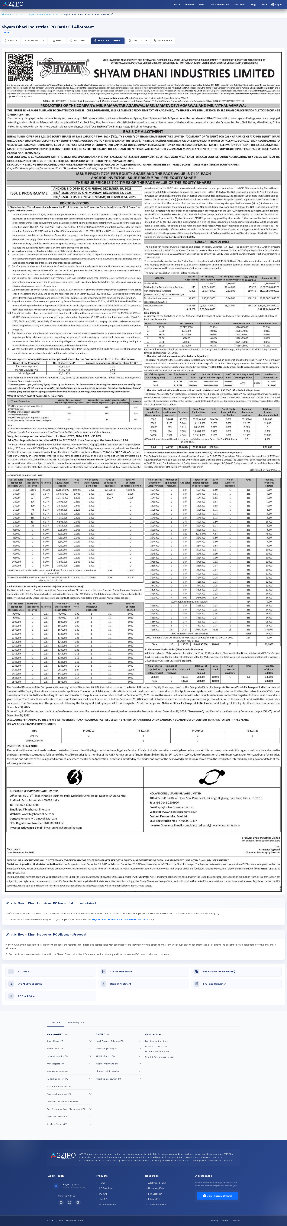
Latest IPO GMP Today (156, 1046)
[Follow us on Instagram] (69, 1203)
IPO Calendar (155, 1193)
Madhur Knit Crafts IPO (107, 1064)
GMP (201, 4)
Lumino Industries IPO (57, 1056)
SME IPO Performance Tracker (159, 1057)
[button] (276, 5)
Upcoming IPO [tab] (76, 1022)
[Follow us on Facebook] (78, 1203)
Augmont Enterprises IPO (59, 1094)
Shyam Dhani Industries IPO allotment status (119, 919)
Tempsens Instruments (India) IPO (63, 1101)
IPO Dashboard (106, 1188)
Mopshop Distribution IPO (108, 1079)
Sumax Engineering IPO (107, 1048)
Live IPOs (104, 1199)
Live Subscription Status (157, 1041)
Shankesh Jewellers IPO (58, 1116)
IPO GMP (103, 1193)
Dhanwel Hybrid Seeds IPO (108, 1071)
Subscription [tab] (36, 40)
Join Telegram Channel (219, 1195)
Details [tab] (12, 40)
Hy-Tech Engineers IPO (57, 1079)
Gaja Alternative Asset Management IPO (66, 1109)
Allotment (239, 4)
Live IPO (189, 4)
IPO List (19, 14)
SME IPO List (103, 1034)
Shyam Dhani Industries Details (44, 14)
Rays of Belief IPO (55, 1041)
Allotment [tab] (80, 40)
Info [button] (263, 4)
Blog (253, 4)
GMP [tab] (58, 40)
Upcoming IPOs (156, 1188)
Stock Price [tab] (164, 40)
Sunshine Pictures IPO (57, 1124)
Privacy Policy (155, 1199)
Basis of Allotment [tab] (110, 40)
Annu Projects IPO (55, 1064)
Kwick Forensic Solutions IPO (110, 1041)
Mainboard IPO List (57, 1034)
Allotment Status (157, 1182)
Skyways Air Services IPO (59, 1071)
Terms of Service (157, 1204)
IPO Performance (107, 1204)
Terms (225, 1220)
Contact (236, 1220)
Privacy (214, 1220)
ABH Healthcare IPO (105, 1056)
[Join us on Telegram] (61, 1203)
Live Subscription (219, 4)
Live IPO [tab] (55, 1022)
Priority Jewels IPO (55, 1048)
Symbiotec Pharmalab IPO (59, 1086)
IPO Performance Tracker (157, 1051)
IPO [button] (176, 4)
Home (8, 14)
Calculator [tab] (139, 40)
